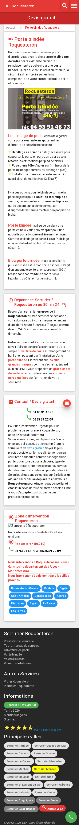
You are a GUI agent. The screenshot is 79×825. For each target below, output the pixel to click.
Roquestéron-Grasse (24, 588)
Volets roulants (14, 659)
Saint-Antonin (20, 596)
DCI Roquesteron (19, 5)
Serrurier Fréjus (48, 800)
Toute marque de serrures (21, 646)
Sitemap (10, 719)
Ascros (61, 596)
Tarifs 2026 (12, 710)
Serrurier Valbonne (58, 784)
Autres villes (52, 808)
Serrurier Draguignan (20, 800)
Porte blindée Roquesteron (43, 28)
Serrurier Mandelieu (49, 761)
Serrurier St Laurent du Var (24, 784)
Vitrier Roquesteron (17, 681)
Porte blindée (13, 654)
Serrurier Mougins (18, 777)
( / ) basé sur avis (48, 729)
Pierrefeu (17, 603)
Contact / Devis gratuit (21, 705)
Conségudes (43, 596)
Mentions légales (15, 715)
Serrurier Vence (45, 792)
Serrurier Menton (17, 769)
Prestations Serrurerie (19, 641)
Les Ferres (18, 611)
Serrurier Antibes (18, 745)
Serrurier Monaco (45, 769)
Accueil (11, 28)
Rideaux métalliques (17, 663)
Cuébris (49, 588)
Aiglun (33, 603)
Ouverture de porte (17, 650)
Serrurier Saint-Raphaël (21, 809)
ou (48, 551)
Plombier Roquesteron (19, 686)
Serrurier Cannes (17, 753)
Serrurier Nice (44, 777)
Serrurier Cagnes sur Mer (50, 745)
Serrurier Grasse (44, 753)
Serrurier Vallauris (18, 792)
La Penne (49, 603)
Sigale (64, 588)
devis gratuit (35, 448)
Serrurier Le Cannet (19, 761)
